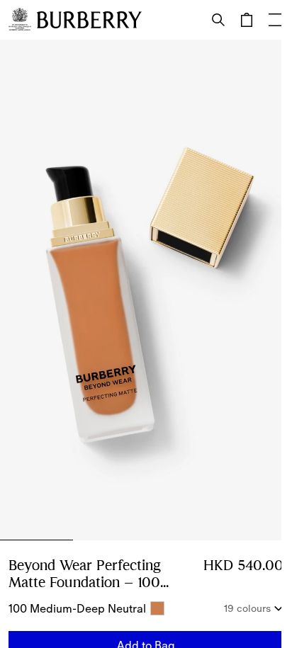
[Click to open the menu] (274, 19)
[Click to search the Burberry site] (218, 19)
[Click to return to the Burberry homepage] (89, 19)
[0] (246, 19)
